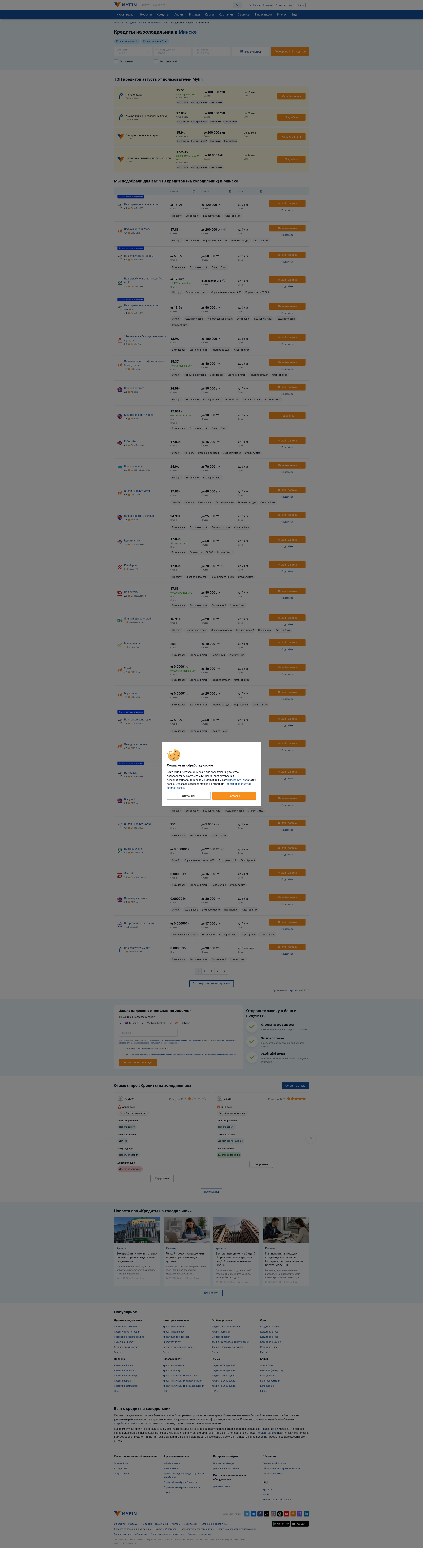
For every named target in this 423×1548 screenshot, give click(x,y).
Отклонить (188, 796)
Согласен (234, 796)
